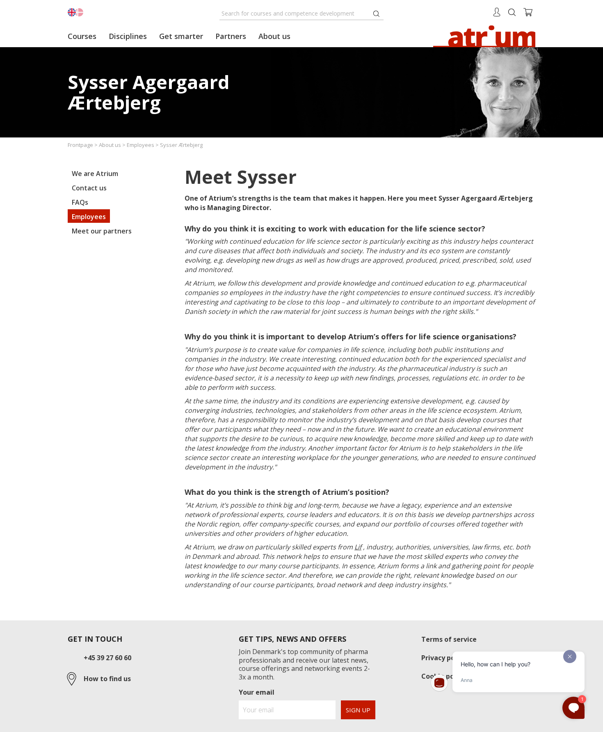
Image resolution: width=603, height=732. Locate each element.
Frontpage (80, 145)
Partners (230, 36)
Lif (357, 546)
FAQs (80, 202)
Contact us (89, 187)
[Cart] (528, 11)
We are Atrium (95, 173)
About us (110, 145)
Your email (256, 692)
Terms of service (449, 639)
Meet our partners (102, 231)
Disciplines (128, 36)
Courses (82, 36)
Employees (140, 145)
